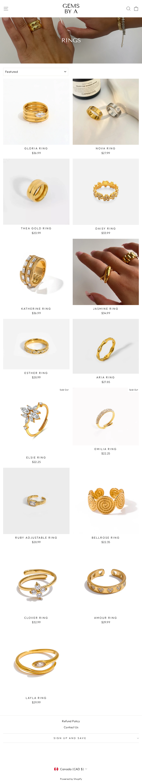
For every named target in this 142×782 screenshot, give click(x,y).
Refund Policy (71, 721)
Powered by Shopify (71, 778)
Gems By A (71, 9)
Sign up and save (70, 738)
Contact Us (71, 727)
